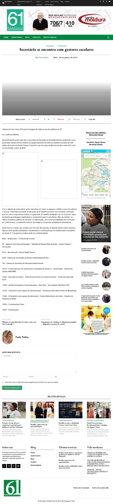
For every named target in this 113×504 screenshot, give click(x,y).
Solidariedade (8, 420)
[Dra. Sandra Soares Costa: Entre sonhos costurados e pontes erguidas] (106, 286)
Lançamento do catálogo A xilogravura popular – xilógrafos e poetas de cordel (58, 323)
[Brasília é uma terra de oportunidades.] (106, 249)
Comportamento (66, 420)
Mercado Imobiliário (95, 420)
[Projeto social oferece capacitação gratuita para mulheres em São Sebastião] (96, 223)
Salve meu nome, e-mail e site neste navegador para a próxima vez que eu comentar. (31, 382)
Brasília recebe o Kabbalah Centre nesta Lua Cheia (90, 261)
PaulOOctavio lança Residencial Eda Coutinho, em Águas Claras (89, 273)
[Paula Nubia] (7, 337)
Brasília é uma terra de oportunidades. (88, 249)
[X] (106, 1)
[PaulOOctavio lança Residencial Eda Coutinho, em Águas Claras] (106, 274)
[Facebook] (100, 1)
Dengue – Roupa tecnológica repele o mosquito (97, 471)
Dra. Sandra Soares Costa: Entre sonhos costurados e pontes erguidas (90, 286)
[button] (99, 37)
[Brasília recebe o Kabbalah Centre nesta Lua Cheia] (106, 261)
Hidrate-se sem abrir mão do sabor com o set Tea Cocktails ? (19, 323)
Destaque (50, 46)
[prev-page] (103, 208)
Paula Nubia (43, 57)
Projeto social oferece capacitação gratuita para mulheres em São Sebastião (95, 234)
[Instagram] (103, 1)
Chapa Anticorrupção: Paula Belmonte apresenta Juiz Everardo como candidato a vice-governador (90, 298)
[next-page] (107, 208)
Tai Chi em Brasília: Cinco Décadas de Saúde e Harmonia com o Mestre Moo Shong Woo (98, 463)
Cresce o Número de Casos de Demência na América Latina (97, 454)
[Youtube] (109, 1)
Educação (62, 46)
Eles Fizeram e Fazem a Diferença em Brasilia (39, 421)
